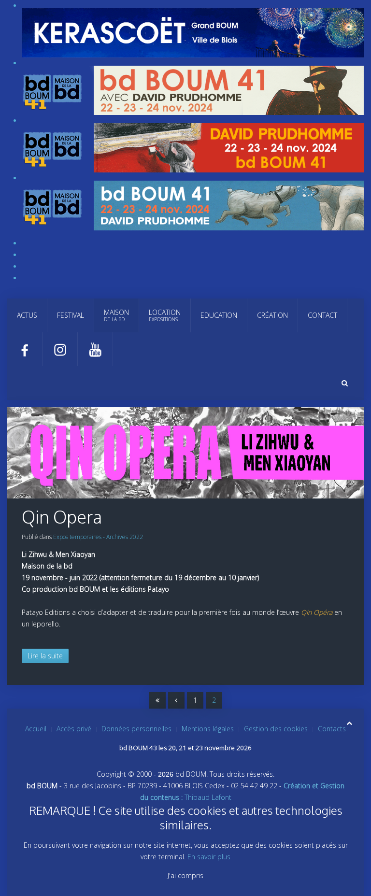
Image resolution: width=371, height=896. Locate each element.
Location (165, 315)
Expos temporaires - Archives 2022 (98, 537)
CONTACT (322, 315)
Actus (27, 315)
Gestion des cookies (276, 728)
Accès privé (74, 728)
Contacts (332, 728)
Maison (116, 315)
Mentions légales (208, 728)
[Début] (157, 700)
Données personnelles (136, 728)
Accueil (35, 728)
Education (218, 315)
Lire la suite (45, 655)
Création (272, 315)
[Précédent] (176, 700)
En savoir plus (208, 856)
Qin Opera (62, 516)
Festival (70, 315)
